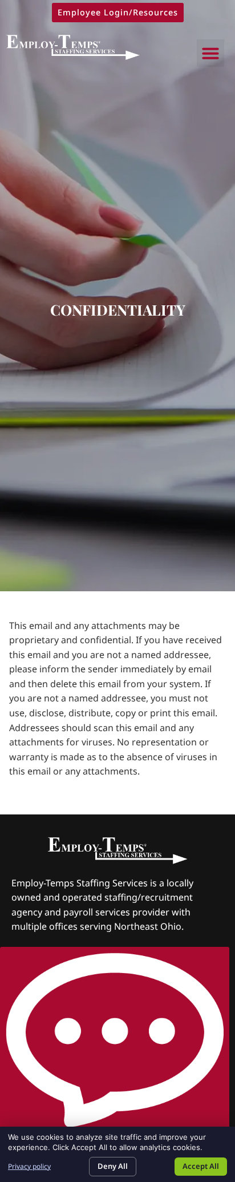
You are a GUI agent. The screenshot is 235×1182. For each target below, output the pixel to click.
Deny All (113, 1166)
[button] (210, 53)
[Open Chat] (114, 1041)
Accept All (201, 1166)
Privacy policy (29, 1166)
